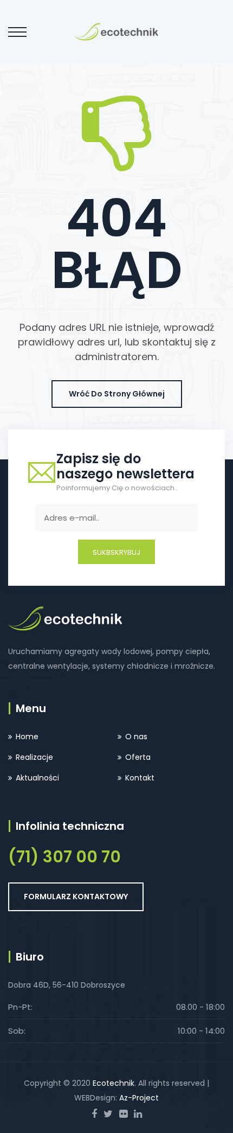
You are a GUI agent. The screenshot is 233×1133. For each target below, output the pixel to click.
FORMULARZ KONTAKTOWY (76, 896)
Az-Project (139, 1097)
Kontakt (139, 777)
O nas (136, 736)
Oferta (138, 757)
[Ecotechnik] (116, 30)
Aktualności (37, 777)
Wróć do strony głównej (117, 393)
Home (27, 736)
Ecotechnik (113, 1083)
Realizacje (34, 757)
